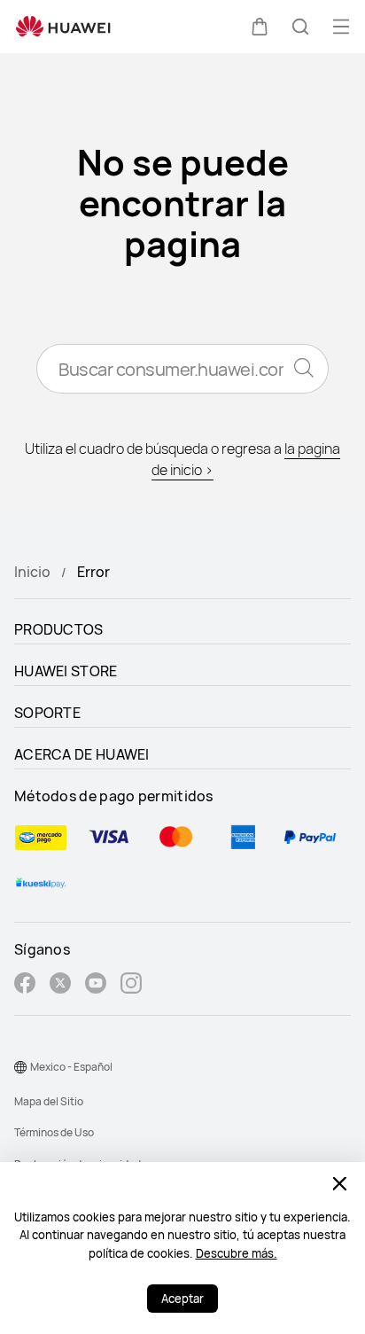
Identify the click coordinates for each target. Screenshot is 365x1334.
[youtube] (95, 985)
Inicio (32, 571)
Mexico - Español (71, 1066)
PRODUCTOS (59, 629)
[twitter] (60, 985)
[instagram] (131, 985)
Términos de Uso (54, 1132)
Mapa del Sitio (48, 1101)
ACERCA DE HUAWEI (82, 754)
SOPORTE (47, 713)
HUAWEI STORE (66, 671)
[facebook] (24, 985)
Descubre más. (236, 1253)
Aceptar (182, 1299)
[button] (259, 27)
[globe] (20, 1067)
